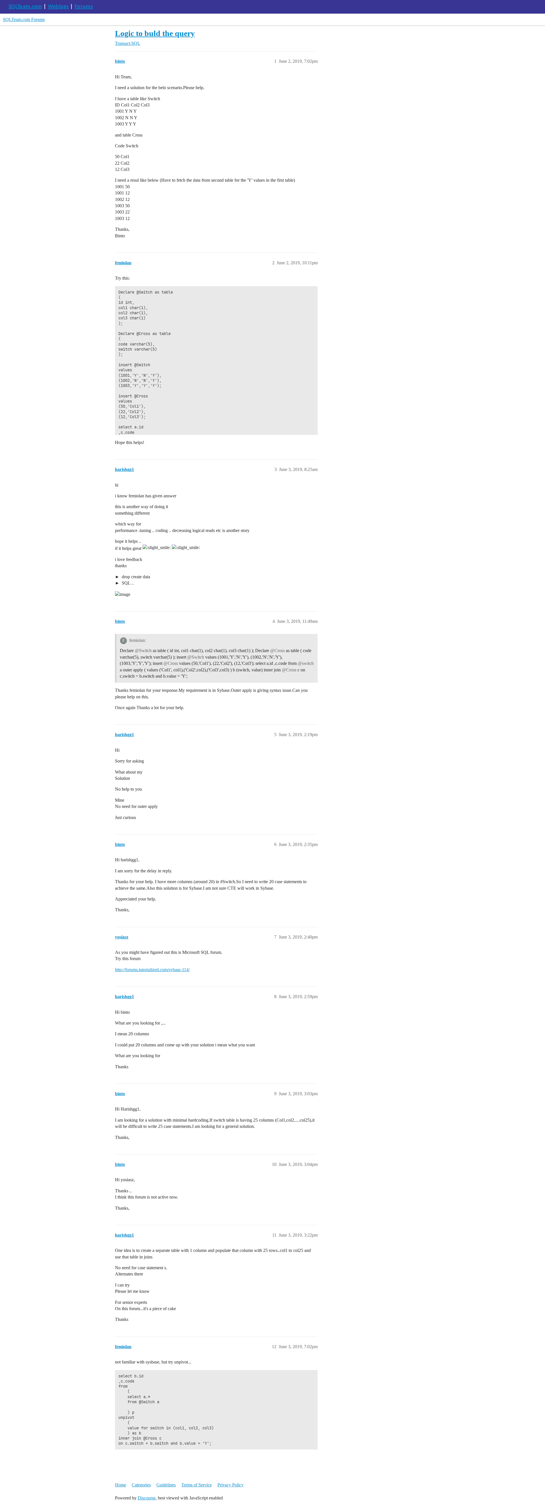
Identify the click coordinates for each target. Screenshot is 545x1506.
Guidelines (166, 1484)
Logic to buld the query (155, 33)
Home (120, 1484)
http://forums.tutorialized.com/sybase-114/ (152, 969)
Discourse (147, 1497)
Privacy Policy (230, 1484)
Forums (84, 7)
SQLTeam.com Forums (24, 19)
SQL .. (127, 583)
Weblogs (58, 7)
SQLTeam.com (25, 7)
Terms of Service (196, 1484)
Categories (141, 1484)
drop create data (135, 576)
